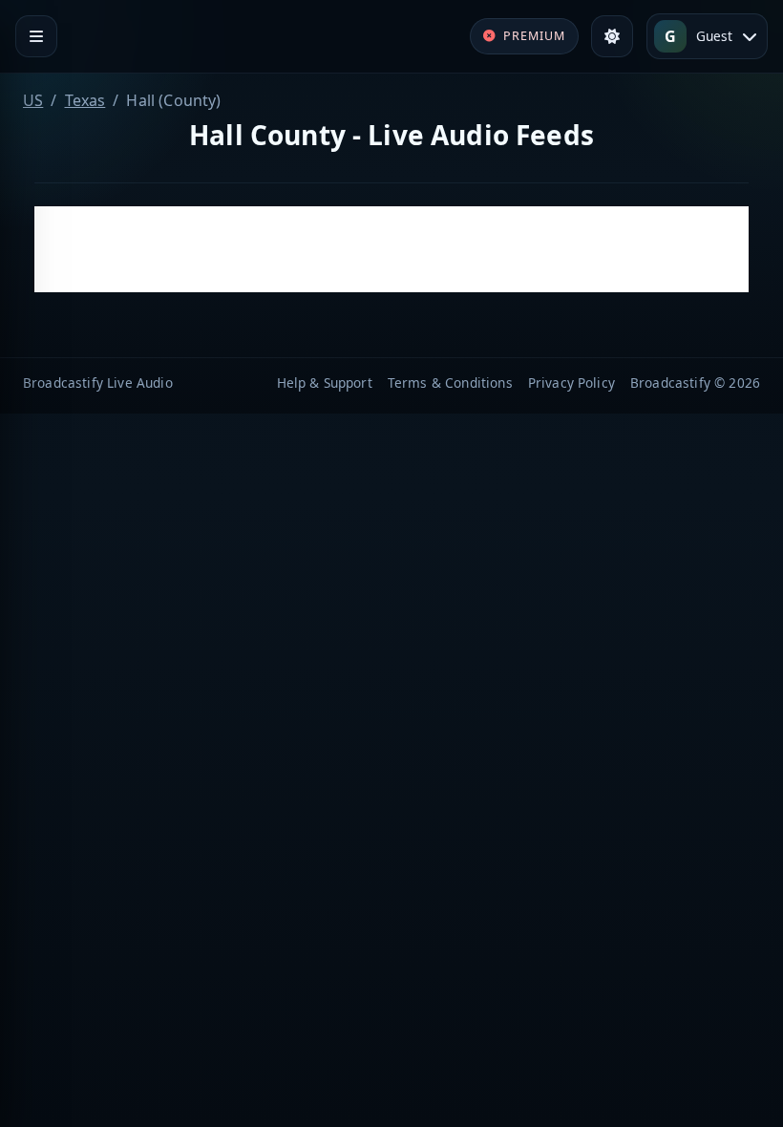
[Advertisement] (391, 249)
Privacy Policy (571, 382)
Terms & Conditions (450, 382)
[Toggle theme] (612, 36)
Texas (85, 100)
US (33, 100)
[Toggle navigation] (36, 36)
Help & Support (324, 382)
